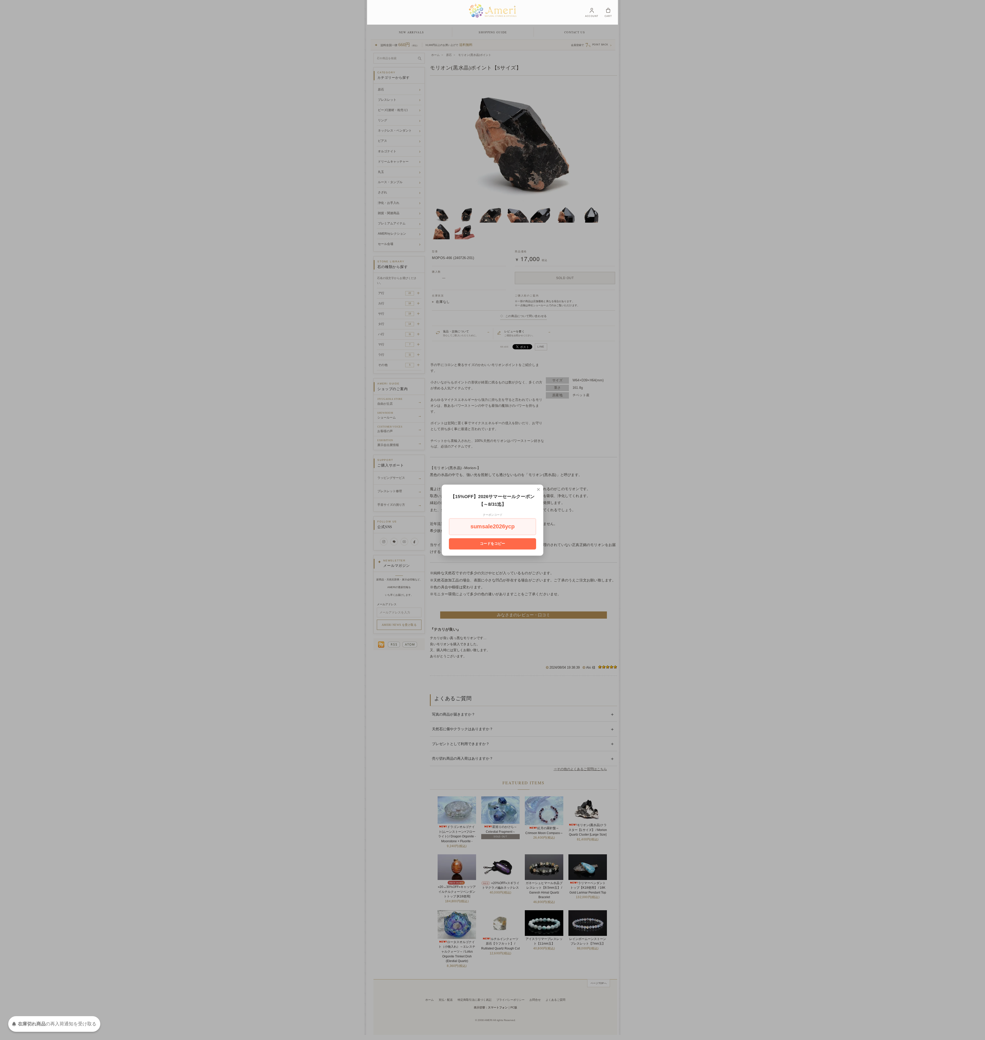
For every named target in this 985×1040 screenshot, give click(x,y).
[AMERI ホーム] (493, 10)
